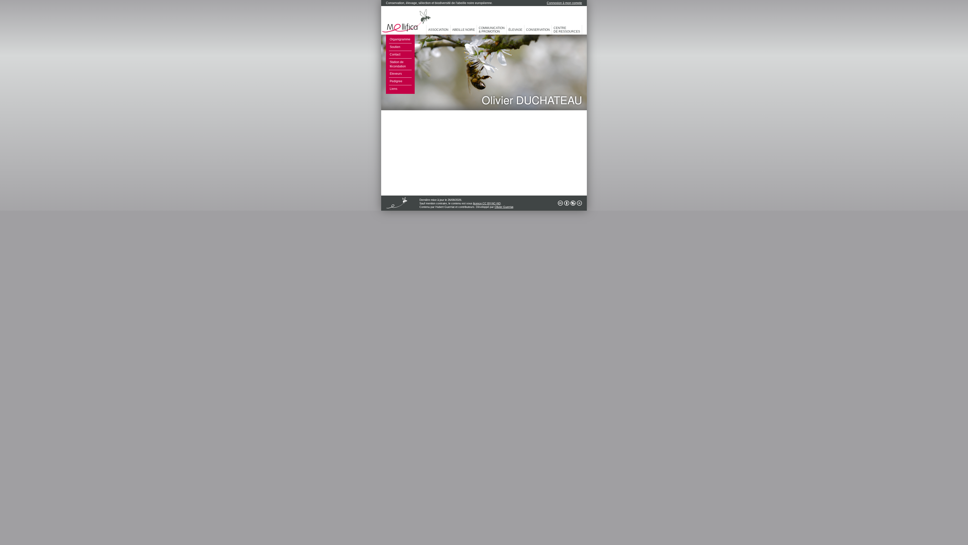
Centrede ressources (567, 29)
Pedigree (396, 81)
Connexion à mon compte (564, 3)
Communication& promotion (492, 29)
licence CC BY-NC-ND (487, 203)
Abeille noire (463, 30)
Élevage (515, 30)
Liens (393, 89)
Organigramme (400, 39)
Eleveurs (396, 73)
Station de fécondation (398, 64)
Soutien (395, 47)
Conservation (538, 30)
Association (438, 30)
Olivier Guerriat (504, 206)
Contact (395, 54)
